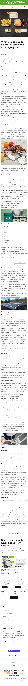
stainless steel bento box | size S (7, 591)
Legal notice (9, 682)
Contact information (18, 682)
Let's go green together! (7, 70)
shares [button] (4, 54)
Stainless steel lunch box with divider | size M (20, 570)
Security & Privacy (7, 613)
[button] (2, 7)
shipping (5, 623)
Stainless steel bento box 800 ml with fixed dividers (20, 591)
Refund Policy (6, 620)
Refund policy (22, 678)
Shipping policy (22, 680)
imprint (4, 616)
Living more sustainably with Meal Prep (11, 73)
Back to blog (15, 533)
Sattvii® (8, 678)
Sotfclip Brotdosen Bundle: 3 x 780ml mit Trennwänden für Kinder (7, 570)
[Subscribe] (22, 645)
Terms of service (14, 680)
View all (14, 597)
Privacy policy (7, 680)
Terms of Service (7, 610)
